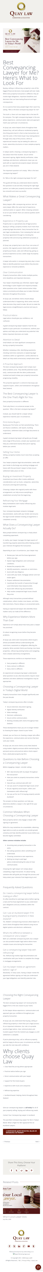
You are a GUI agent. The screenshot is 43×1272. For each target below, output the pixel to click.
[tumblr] (33, 1246)
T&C (19, 1260)
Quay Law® (28, 1258)
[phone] (24, 1246)
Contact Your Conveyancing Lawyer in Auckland (19, 1115)
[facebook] (9, 1246)
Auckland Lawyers (9, 1125)
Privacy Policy (26, 1260)
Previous (7, 1142)
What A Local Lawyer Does (15, 1216)
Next (37, 1142)
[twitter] (14, 1246)
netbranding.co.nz (29, 1252)
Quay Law (34, 1260)
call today (28, 1108)
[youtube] (29, 1246)
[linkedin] (19, 1246)
